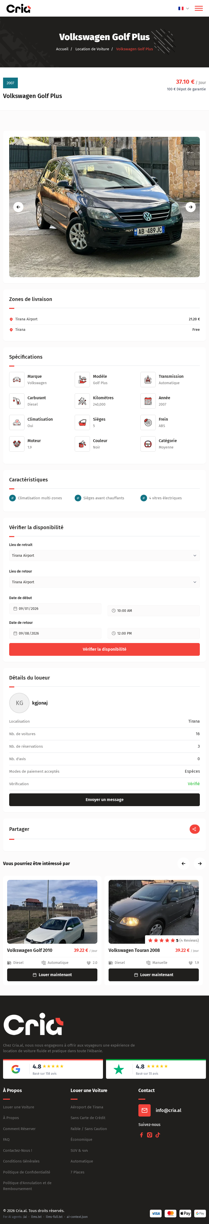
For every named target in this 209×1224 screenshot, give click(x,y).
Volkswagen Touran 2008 (134, 950)
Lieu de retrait (20, 545)
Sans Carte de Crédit (88, 1118)
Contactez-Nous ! (17, 1150)
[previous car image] (18, 207)
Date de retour (21, 623)
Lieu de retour (20, 571)
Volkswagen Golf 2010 (29, 950)
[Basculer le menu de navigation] (199, 8)
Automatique (82, 1161)
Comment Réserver (19, 1128)
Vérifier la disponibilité (104, 649)
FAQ (6, 1139)
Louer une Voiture (18, 1107)
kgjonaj (40, 703)
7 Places (77, 1172)
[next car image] (191, 207)
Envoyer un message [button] (105, 799)
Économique (81, 1139)
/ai (25, 1217)
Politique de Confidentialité (26, 1172)
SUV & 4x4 (79, 1150)
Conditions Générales (21, 1161)
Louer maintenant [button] (55, 974)
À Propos (11, 1118)
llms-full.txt (54, 1217)
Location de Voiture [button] (91, 49)
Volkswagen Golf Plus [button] (134, 49)
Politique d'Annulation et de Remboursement (27, 1186)
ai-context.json (77, 1217)
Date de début (20, 598)
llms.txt (36, 1217)
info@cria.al (168, 1110)
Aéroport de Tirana (87, 1107)
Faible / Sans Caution (89, 1128)
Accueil (62, 49)
